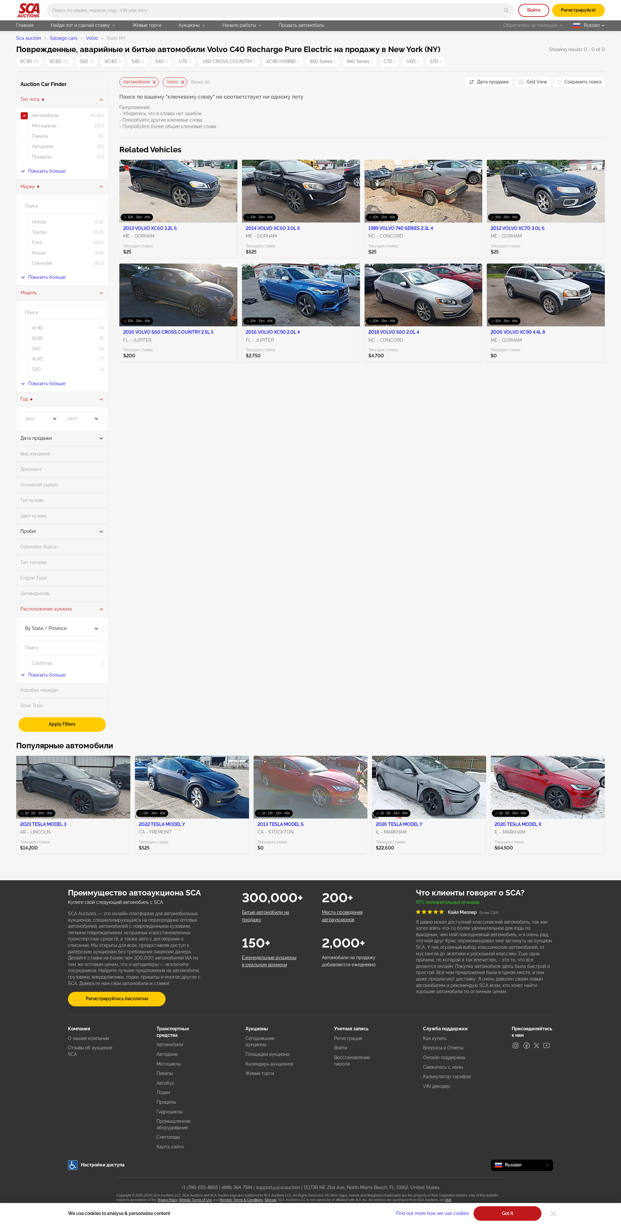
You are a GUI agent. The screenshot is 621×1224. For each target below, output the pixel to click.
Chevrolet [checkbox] (42, 263)
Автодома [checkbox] (42, 146)
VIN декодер (436, 1086)
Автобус (166, 1083)
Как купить (435, 1038)
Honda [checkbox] (39, 221)
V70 (185, 61)
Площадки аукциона (267, 1054)
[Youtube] (546, 1045)
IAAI (448, 1200)
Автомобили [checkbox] (45, 115)
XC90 (29, 61)
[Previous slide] (124, 82)
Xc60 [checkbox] (37, 338)
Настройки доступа (103, 1164)
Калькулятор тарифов (447, 1076)
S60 (87, 61)
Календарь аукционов (269, 1064)
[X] (536, 1045)
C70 (390, 61)
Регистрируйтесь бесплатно (117, 998)
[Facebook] (526, 1045)
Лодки (163, 1092)
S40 (161, 61)
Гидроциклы (169, 1111)
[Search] (506, 10)
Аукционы (189, 25)
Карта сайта (170, 1146)
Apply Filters (62, 724)
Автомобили (136, 81)
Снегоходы (168, 1137)
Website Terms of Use (195, 1200)
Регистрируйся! (578, 10)
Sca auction (28, 38)
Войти (533, 10)
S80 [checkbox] (36, 369)
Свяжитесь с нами (443, 1067)
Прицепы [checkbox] (41, 156)
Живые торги (147, 25)
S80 (138, 61)
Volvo (92, 38)
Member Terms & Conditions (241, 1200)
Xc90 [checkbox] (37, 327)
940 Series (360, 61)
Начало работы (239, 25)
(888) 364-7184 (237, 1187)
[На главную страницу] (28, 10)
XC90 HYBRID (282, 61)
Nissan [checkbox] (39, 252)
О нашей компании (88, 1038)
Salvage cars (63, 38)
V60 (413, 61)
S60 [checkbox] (36, 348)
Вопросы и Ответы (443, 1047)
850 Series (323, 61)
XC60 (59, 61)
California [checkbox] (42, 663)
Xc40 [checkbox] (37, 359)
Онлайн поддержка (444, 1057)
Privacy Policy (167, 1200)
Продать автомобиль (301, 25)
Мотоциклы (169, 1064)
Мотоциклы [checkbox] (44, 125)
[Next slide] (452, 82)
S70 (435, 61)
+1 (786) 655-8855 (199, 1187)
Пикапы (165, 1073)
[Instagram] (515, 1045)
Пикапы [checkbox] (40, 136)
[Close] (553, 1214)
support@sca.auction (278, 1187)
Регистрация (348, 1038)
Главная (24, 25)
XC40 (113, 61)
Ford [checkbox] (37, 242)
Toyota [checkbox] (39, 232)
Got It (507, 1213)
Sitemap (271, 1200)
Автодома (167, 1054)
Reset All (200, 82)
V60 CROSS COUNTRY (228, 61)
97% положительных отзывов (447, 902)
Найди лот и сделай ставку (80, 25)
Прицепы (166, 1102)
